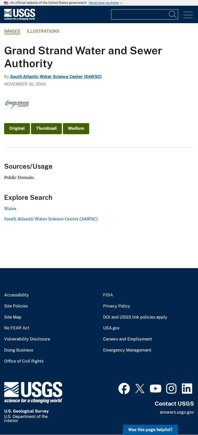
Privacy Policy (116, 306)
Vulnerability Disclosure (27, 339)
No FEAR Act (16, 328)
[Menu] (188, 15)
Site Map (12, 317)
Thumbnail (46, 128)
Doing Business (18, 350)
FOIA (108, 295)
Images (12, 31)
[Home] (19, 18)
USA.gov (111, 328)
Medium (76, 128)
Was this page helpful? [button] (150, 429)
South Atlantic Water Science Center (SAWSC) (56, 76)
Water (10, 208)
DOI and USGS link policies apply (135, 317)
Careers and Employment (127, 339)
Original (17, 128)
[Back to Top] (179, 416)
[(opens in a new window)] (124, 388)
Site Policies (16, 306)
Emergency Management (127, 350)
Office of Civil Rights (24, 361)
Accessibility (16, 295)
